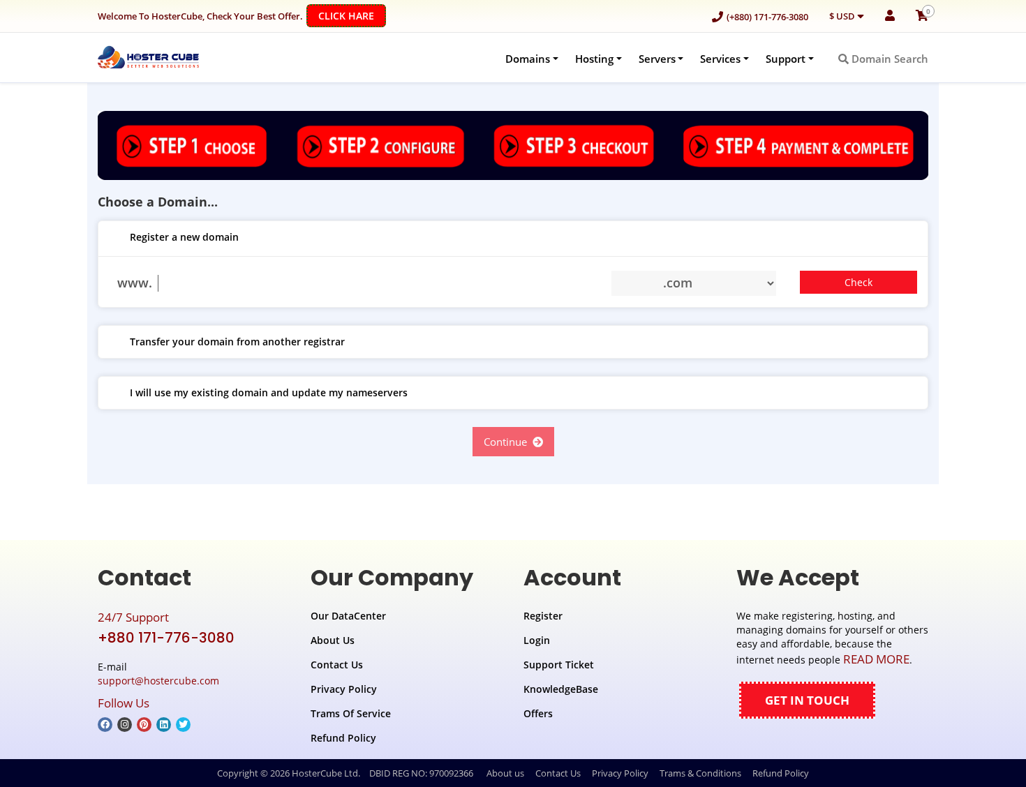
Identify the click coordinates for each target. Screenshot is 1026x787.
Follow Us (123, 703)
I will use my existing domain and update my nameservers (269, 392)
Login (536, 640)
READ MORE (876, 659)
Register (543, 615)
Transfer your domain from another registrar (237, 341)
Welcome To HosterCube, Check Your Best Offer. (236, 15)
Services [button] (720, 59)
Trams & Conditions (700, 773)
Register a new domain (184, 236)
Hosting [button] (594, 59)
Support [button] (785, 59)
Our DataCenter (348, 615)
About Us (333, 640)
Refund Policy (343, 737)
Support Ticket (558, 664)
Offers (538, 713)
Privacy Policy (344, 689)
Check (858, 282)
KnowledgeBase (560, 689)
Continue (508, 442)
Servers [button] (657, 59)
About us (505, 773)
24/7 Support (133, 617)
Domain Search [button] (888, 59)
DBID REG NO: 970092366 (421, 773)
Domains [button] (527, 59)
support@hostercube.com (158, 680)
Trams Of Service (351, 713)
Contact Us (337, 664)
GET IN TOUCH (807, 700)
